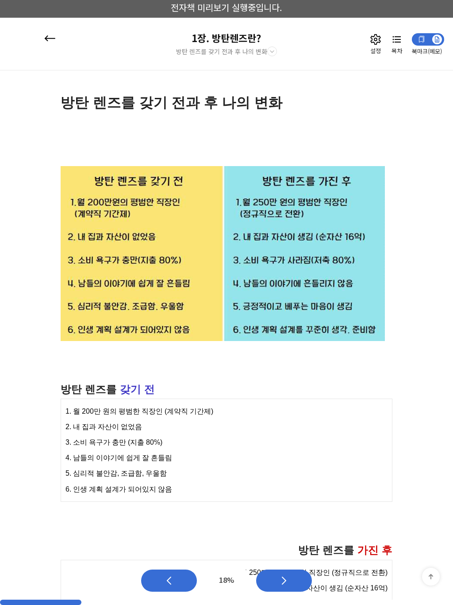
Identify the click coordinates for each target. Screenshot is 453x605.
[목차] (397, 39)
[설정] (375, 39)
